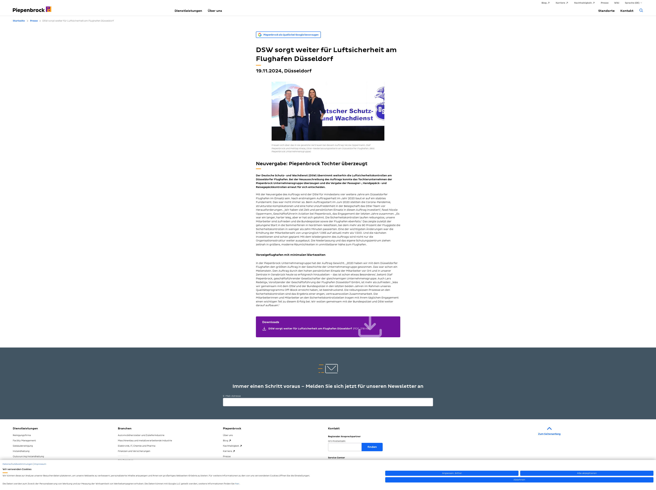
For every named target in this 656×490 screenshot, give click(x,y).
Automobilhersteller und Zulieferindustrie (141, 435)
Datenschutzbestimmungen (18, 464)
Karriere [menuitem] (560, 3)
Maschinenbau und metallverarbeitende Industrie (145, 440)
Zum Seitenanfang (549, 434)
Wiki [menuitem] (616, 3)
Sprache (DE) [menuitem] (632, 3)
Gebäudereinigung (23, 446)
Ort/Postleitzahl (336, 441)
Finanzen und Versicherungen (134, 451)
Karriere (227, 451)
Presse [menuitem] (605, 3)
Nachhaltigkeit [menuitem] (583, 3)
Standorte (606, 11)
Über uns (215, 11)
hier (237, 483)
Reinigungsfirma (22, 435)
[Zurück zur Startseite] (90, 8)
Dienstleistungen (188, 11)
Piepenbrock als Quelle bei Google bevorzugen (291, 34)
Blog (225, 440)
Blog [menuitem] (544, 3)
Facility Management (24, 440)
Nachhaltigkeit (231, 446)
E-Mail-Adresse (232, 396)
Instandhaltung (21, 451)
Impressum (40, 464)
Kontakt (626, 11)
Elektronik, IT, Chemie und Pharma (136, 446)
